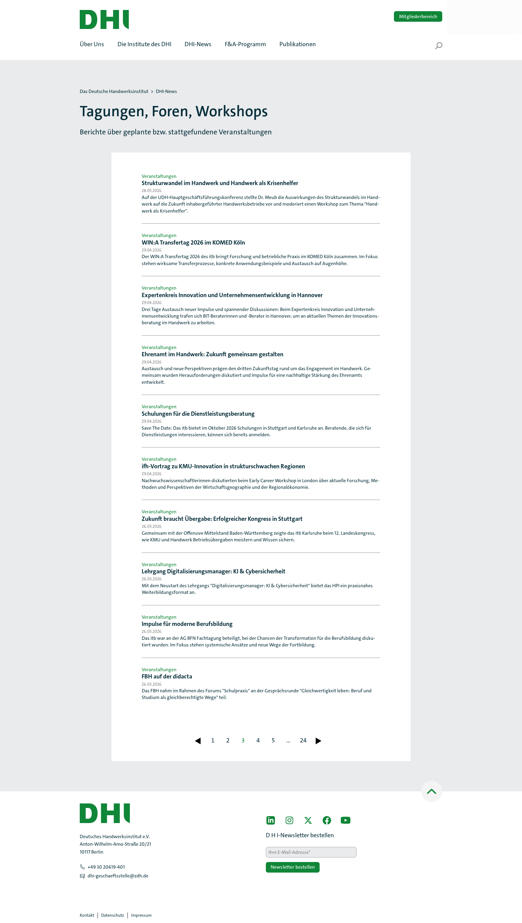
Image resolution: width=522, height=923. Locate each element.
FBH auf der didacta (167, 676)
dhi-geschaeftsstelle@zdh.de (118, 876)
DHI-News (166, 91)
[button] (95, 44)
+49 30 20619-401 (106, 867)
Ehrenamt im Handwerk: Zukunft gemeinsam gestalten (212, 354)
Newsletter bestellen (293, 867)
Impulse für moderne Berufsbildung (187, 624)
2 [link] (228, 740)
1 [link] (212, 740)
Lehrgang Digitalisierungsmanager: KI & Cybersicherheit (213, 571)
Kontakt (87, 915)
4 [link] (258, 740)
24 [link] (303, 740)
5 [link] (273, 740)
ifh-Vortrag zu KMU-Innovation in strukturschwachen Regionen (223, 466)
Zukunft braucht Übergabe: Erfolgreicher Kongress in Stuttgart (222, 519)
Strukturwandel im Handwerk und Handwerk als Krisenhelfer (220, 183)
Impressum (141, 915)
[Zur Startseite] (104, 19)
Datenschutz (112, 915)
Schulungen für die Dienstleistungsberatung (198, 414)
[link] (197, 740)
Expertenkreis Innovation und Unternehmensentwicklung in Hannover (232, 295)
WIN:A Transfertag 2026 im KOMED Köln (193, 242)
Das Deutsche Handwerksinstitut (114, 91)
